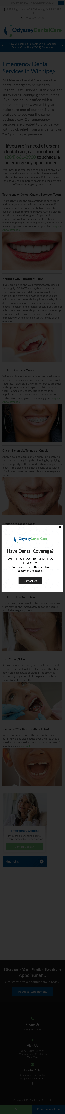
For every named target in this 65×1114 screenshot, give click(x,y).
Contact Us (30, 581)
